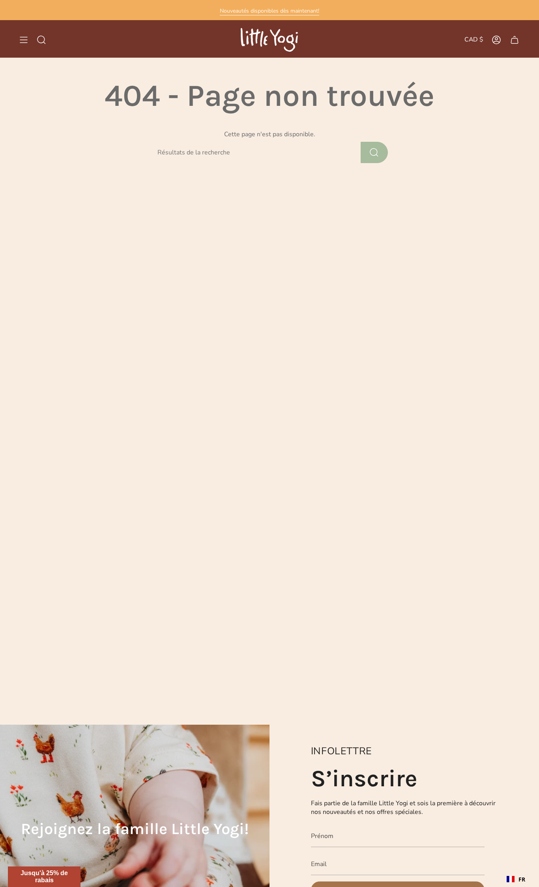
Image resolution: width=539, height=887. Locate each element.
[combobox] (516, 879)
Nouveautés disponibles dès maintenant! (269, 11)
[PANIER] (514, 40)
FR (521, 879)
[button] (44, 876)
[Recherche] (374, 152)
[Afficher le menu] (24, 40)
